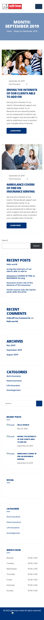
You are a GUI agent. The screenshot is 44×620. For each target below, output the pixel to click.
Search (5, 240)
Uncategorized (13, 390)
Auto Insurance (14, 84)
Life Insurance (13, 385)
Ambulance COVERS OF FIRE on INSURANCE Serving (21, 188)
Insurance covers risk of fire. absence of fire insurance (20, 284)
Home (9, 31)
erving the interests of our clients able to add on (22, 93)
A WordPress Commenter (19, 318)
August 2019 (12, 355)
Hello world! (12, 264)
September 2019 (14, 350)
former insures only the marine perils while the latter (21, 291)
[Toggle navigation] (38, 6)
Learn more (15, 131)
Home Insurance (15, 179)
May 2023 (11, 345)
